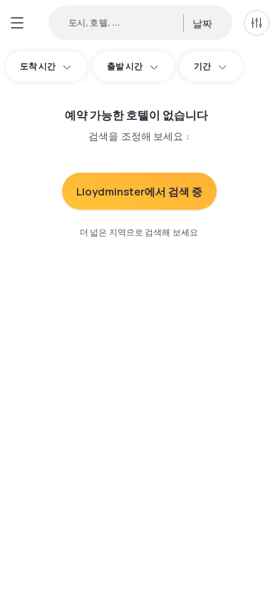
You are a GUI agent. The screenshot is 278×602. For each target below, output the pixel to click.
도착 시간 (38, 66)
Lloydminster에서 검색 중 (139, 191)
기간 (202, 66)
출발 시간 (125, 66)
